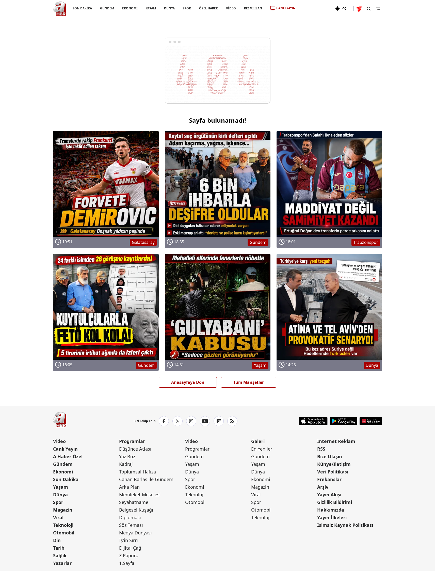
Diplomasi (130, 517)
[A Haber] (59, 8)
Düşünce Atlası (135, 449)
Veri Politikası (332, 472)
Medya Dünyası (135, 533)
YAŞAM (151, 8)
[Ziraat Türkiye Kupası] (360, 8)
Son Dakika (65, 479)
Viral (58, 517)
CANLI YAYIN (286, 8)
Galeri (258, 441)
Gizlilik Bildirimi (334, 502)
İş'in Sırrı (128, 540)
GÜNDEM (107, 8)
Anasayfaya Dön (187, 382)
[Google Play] (343, 421)
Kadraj (126, 464)
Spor (58, 502)
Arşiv (322, 487)
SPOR (187, 8)
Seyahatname (133, 502)
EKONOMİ (129, 8)
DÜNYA (169, 8)
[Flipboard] (219, 421)
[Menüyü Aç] (378, 9)
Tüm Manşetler (248, 382)
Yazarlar (62, 563)
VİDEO (231, 8)
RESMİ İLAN (253, 8)
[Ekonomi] (315, 8)
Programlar (132, 441)
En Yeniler (261, 449)
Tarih (59, 548)
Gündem (63, 464)
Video (59, 441)
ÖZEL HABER (208, 8)
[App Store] (313, 421)
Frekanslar (329, 479)
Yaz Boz (127, 456)
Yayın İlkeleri (332, 517)
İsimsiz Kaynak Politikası (345, 525)
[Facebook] (164, 421)
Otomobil (63, 533)
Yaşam (60, 487)
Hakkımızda (330, 510)
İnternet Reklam (336, 441)
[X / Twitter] (177, 421)
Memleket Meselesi (140, 494)
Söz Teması (131, 525)
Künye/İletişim (334, 464)
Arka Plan (129, 487)
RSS (321, 449)
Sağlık (60, 555)
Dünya (60, 494)
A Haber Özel (68, 456)
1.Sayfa (126, 563)
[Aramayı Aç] (369, 9)
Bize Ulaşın (329, 456)
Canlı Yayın (65, 449)
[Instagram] (191, 421)
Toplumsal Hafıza (137, 472)
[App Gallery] (370, 421)
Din (57, 540)
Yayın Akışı (329, 494)
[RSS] (232, 421)
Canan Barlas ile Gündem (146, 479)
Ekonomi (63, 472)
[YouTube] (205, 421)
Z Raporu (128, 555)
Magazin (62, 510)
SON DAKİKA (82, 8)
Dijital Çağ (130, 548)
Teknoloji (63, 525)
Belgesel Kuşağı (136, 510)
